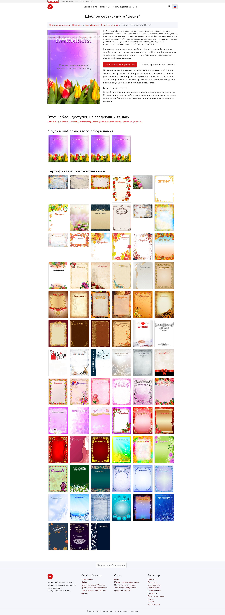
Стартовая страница (59, 25)
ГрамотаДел (53, 1)
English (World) (99, 121)
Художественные (109, 25)
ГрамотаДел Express (69, 1)
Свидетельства (154, 590)
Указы (150, 599)
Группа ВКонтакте (122, 590)
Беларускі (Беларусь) (58, 121)
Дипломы (152, 582)
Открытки (152, 593)
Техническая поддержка (125, 587)
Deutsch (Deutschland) (80, 121)
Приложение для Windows (93, 585)
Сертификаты (92, 25)
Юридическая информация (126, 582)
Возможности (90, 6)
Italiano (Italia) (114, 121)
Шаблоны (104, 6)
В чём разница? (86, 1)
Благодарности (154, 585)
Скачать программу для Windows (158, 64)
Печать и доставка (121, 6)
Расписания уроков (156, 596)
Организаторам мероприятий (94, 587)
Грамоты (151, 579)
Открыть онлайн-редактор (111, 565)
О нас (135, 6)
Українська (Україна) (131, 121)
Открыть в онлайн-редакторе (120, 64)
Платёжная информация (125, 585)
